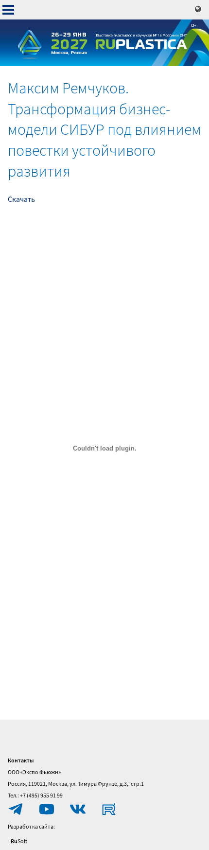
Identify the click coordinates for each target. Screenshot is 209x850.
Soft (19, 841)
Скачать (21, 199)
